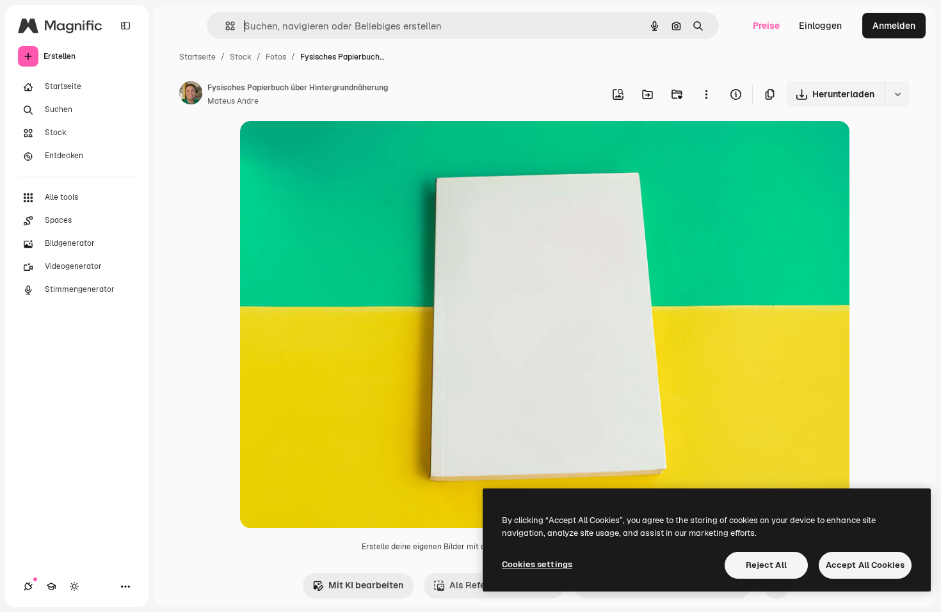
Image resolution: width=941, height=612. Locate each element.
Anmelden (894, 25)
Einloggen (820, 25)
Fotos (276, 57)
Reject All (766, 565)
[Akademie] (51, 586)
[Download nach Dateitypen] (897, 94)
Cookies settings (537, 564)
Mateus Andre (233, 101)
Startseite (197, 57)
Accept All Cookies (865, 565)
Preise (766, 25)
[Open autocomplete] (225, 26)
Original (322, 146)
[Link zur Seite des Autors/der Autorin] (190, 94)
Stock (241, 57)
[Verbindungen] (28, 586)
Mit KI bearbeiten (365, 585)
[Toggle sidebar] (125, 25)
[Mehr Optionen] (706, 94)
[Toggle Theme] (74, 586)
